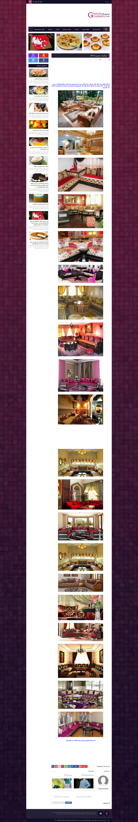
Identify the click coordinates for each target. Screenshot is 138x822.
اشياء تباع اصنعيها (39, 29)
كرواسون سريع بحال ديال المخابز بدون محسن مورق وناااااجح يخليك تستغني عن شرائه (69, 46)
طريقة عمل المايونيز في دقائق (41, 166)
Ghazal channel (90, 790)
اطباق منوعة (85, 29)
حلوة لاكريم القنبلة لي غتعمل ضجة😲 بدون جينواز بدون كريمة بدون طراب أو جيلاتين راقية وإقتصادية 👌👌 (40, 185)
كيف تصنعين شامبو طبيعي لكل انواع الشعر (39, 113)
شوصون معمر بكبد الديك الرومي (41, 130)
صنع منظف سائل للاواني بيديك (41, 96)
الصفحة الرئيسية (96, 59)
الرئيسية (106, 2)
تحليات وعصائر (67, 29)
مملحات (76, 29)
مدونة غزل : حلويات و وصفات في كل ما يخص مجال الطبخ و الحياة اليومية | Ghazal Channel (77, 820)
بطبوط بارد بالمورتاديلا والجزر (42, 79)
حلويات (58, 29)
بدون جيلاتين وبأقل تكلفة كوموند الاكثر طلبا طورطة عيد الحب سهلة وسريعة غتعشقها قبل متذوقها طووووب (96, 46)
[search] (30, 2)
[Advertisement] (54, 15)
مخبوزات (50, 29)
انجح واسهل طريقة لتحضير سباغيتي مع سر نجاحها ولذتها (39, 148)
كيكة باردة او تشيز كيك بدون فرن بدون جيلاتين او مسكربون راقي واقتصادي (39, 242)
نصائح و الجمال (96, 29)
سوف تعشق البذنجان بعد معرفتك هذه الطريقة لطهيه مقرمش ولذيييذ (41, 45)
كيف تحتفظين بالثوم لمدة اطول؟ (41, 204)
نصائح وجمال (89, 59)
